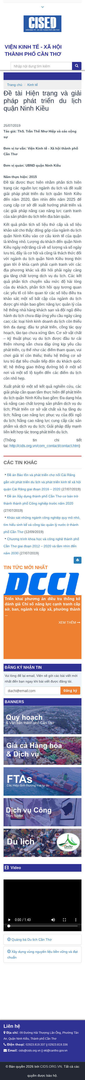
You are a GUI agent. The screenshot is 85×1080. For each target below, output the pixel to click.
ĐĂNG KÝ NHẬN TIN (23, 667)
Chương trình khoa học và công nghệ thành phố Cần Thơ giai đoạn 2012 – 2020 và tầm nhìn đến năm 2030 (41, 546)
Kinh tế (32, 85)
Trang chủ (14, 85)
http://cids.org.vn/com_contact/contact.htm (44, 446)
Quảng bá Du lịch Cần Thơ (31, 939)
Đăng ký (70, 690)
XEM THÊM (68, 622)
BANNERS (14, 702)
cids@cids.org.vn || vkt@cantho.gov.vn (43, 1050)
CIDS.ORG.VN (51, 1066)
